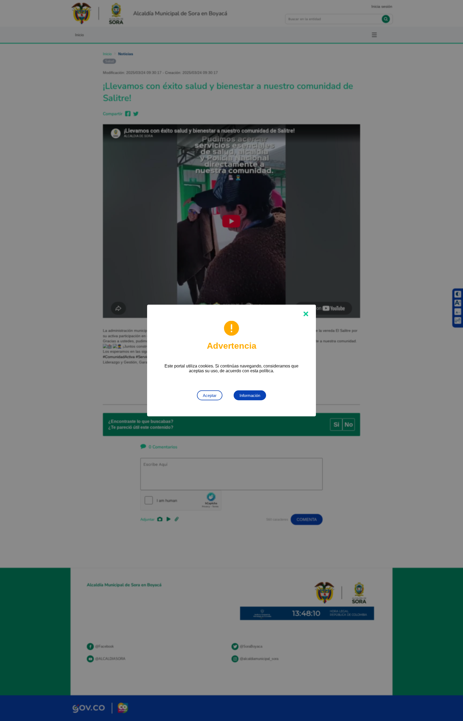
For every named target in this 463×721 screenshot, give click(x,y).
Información (250, 395)
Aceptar (209, 395)
